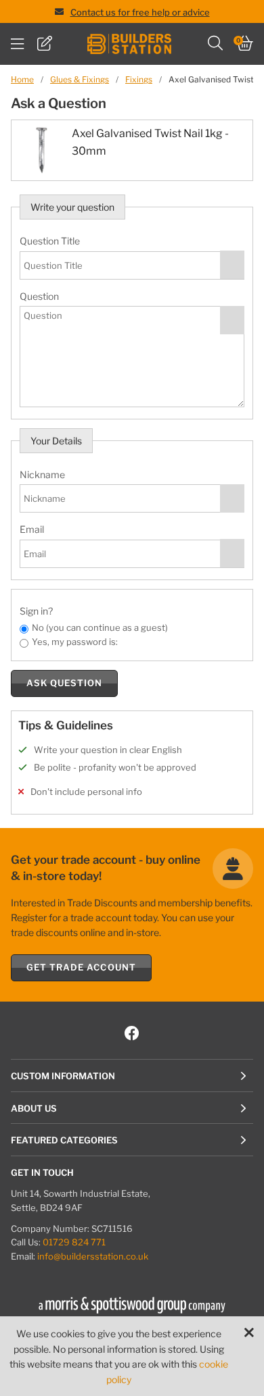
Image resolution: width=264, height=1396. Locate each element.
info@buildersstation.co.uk (92, 1256)
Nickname (42, 474)
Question (39, 296)
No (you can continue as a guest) (100, 627)
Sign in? (36, 611)
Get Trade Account (81, 967)
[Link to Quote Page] (44, 44)
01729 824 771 (74, 1242)
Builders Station (129, 44)
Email (32, 529)
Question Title (50, 241)
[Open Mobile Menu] (17, 44)
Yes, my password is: (75, 641)
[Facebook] (132, 1033)
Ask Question (64, 682)
